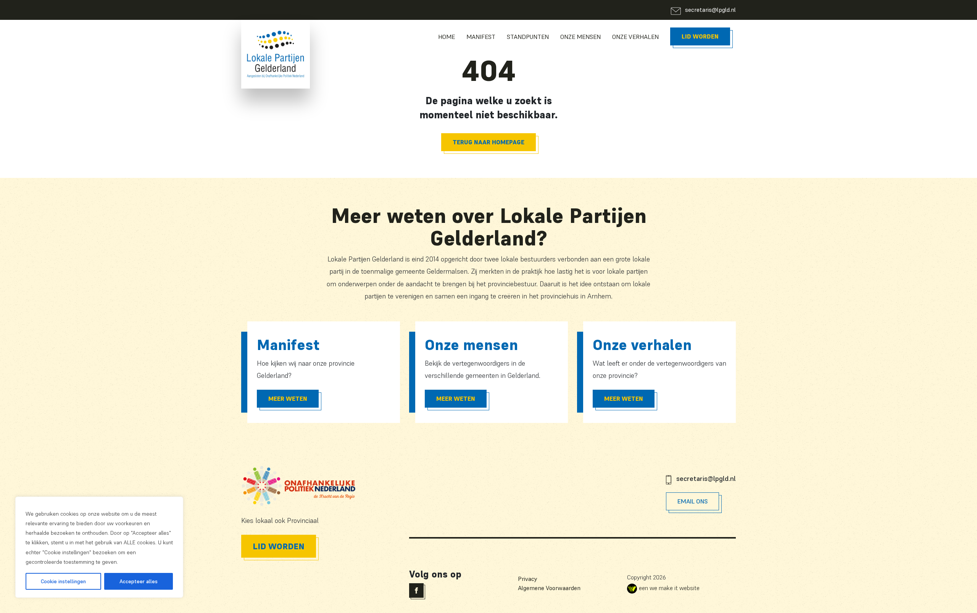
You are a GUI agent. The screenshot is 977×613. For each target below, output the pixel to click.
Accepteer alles (138, 581)
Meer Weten (287, 398)
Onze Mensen (580, 36)
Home (446, 36)
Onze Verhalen (635, 36)
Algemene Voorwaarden (549, 588)
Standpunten (528, 36)
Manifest (480, 36)
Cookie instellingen (63, 581)
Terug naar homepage (488, 142)
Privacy (527, 578)
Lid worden (700, 36)
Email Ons (692, 501)
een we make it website (669, 588)
